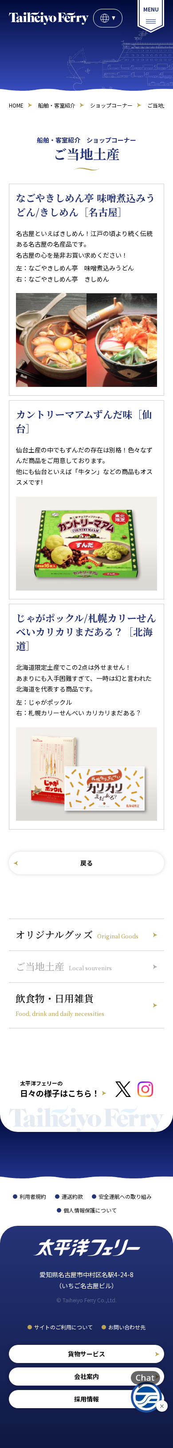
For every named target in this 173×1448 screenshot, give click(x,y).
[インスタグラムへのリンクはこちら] (145, 1089)
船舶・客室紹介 (56, 105)
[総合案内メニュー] (151, 16)
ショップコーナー (111, 105)
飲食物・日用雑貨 (60, 1004)
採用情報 (86, 1398)
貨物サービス (86, 1353)
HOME (16, 105)
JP (108, 18)
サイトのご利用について (63, 1327)
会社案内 (86, 1376)
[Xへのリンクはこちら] (123, 1089)
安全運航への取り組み (125, 1196)
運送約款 (72, 1196)
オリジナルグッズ (77, 935)
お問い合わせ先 (126, 1327)
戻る (86, 863)
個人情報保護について (90, 1210)
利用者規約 (33, 1196)
